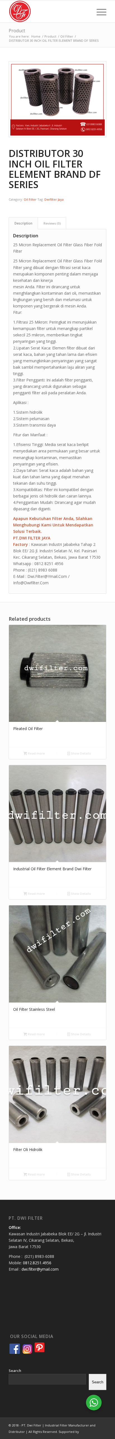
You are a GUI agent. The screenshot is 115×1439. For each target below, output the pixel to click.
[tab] (23, 223)
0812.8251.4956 (37, 1262)
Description (23, 223)
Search (15, 1370)
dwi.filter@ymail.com (40, 1269)
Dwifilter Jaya (54, 199)
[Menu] (98, 11)
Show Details (80, 753)
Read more (36, 753)
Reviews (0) (52, 223)
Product (17, 31)
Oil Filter (30, 199)
